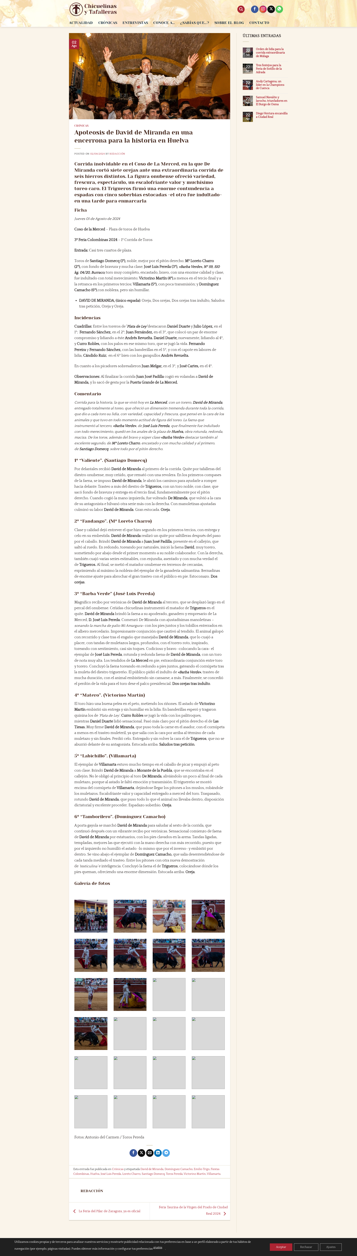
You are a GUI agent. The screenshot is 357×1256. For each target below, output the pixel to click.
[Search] (241, 9)
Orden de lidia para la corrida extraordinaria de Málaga (270, 53)
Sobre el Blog (229, 23)
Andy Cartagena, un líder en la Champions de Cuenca (270, 85)
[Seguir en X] (271, 9)
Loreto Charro (131, 1174)
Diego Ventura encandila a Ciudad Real (272, 115)
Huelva (94, 1174)
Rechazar (306, 1247)
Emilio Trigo (201, 1169)
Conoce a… (164, 23)
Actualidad (81, 23)
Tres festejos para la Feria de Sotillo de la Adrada (269, 69)
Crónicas (107, 23)
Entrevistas (135, 23)
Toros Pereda (174, 1174)
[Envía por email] (150, 1153)
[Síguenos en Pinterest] (279, 9)
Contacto (259, 23)
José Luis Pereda (111, 1174)
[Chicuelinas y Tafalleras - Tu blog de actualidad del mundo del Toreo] (93, 9)
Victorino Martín (195, 1174)
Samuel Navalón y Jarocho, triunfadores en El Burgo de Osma (271, 101)
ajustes (157, 1247)
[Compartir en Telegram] (166, 1153)
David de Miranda (151, 1169)
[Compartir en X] (141, 1153)
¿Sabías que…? (194, 23)
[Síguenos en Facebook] (254, 9)
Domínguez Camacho (179, 1169)
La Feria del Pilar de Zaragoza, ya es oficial (109, 1211)
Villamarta (213, 1174)
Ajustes (331, 1247)
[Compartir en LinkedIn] (158, 1153)
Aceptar (281, 1247)
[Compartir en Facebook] (133, 1153)
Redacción (117, 154)
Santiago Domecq (153, 1174)
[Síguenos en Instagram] (263, 9)
